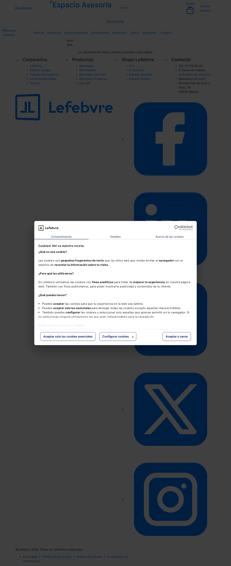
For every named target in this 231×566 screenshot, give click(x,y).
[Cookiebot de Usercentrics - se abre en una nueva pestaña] (177, 227)
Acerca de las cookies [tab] (170, 237)
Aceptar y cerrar (177, 336)
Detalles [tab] (115, 237)
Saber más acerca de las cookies (61, 325)
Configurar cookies (115, 336)
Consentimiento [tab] (61, 237)
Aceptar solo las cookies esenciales (68, 336)
